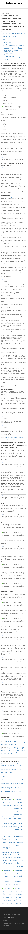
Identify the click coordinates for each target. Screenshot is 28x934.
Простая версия (8, 41)
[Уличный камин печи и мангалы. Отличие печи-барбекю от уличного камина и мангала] (18, 823)
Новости (9, 6)
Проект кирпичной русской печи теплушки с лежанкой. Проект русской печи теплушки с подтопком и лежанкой (11, 771)
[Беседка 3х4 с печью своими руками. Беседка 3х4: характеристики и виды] (7, 841)
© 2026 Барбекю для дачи (9, 913)
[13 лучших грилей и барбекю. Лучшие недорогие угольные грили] (7, 821)
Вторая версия (7, 42)
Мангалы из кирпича (11, 747)
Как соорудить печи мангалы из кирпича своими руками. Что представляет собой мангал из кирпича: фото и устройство (14, 35)
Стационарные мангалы (9, 54)
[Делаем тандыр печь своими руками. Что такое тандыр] (7, 802)
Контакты (5, 916)
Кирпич (6, 59)
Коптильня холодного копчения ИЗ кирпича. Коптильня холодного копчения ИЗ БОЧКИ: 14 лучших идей (12, 765)
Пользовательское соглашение (15, 916)
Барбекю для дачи (14, 3)
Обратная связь (6, 922)
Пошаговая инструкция (10, 750)
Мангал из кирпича (21, 747)
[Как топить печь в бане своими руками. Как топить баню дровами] (18, 839)
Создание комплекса (9, 44)
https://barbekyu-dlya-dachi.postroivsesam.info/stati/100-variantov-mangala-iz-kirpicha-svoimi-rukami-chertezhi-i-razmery (14, 743)
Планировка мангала (9, 56)
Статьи (14, 6)
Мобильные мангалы (9, 51)
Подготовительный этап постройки (12, 57)
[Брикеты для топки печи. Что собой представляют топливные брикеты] (7, 857)
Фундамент (6, 61)
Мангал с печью (5, 748)
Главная (3, 6)
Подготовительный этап (7, 753)
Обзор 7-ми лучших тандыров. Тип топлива (11, 791)
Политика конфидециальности (10, 917)
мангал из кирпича (10, 197)
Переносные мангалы (9, 53)
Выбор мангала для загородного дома (13, 50)
